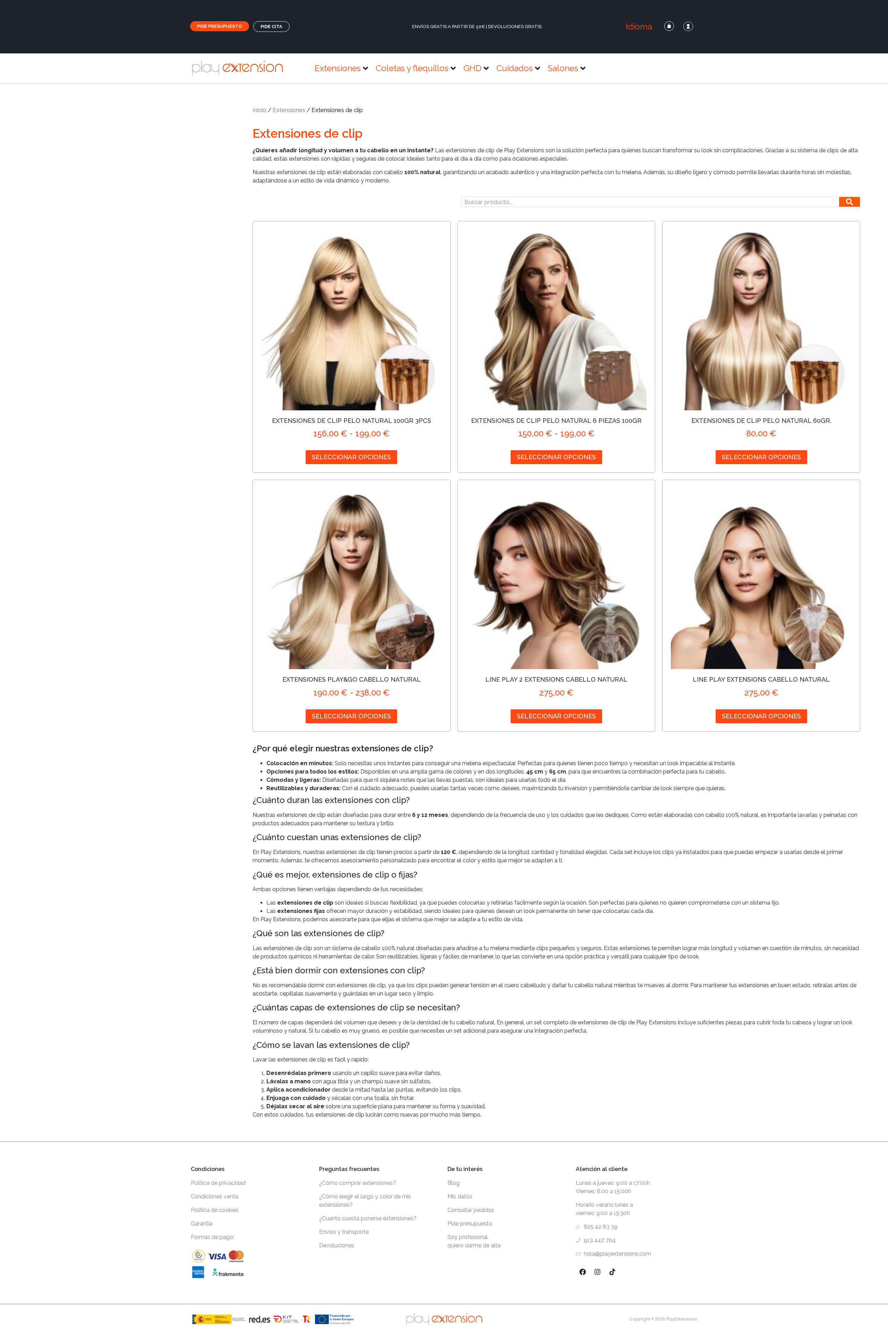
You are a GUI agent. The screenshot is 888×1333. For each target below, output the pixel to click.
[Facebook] (582, 1271)
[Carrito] (669, 26)
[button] (636, 27)
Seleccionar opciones (351, 457)
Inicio (259, 109)
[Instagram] (597, 1271)
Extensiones (289, 109)
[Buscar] (849, 202)
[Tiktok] (612, 1271)
